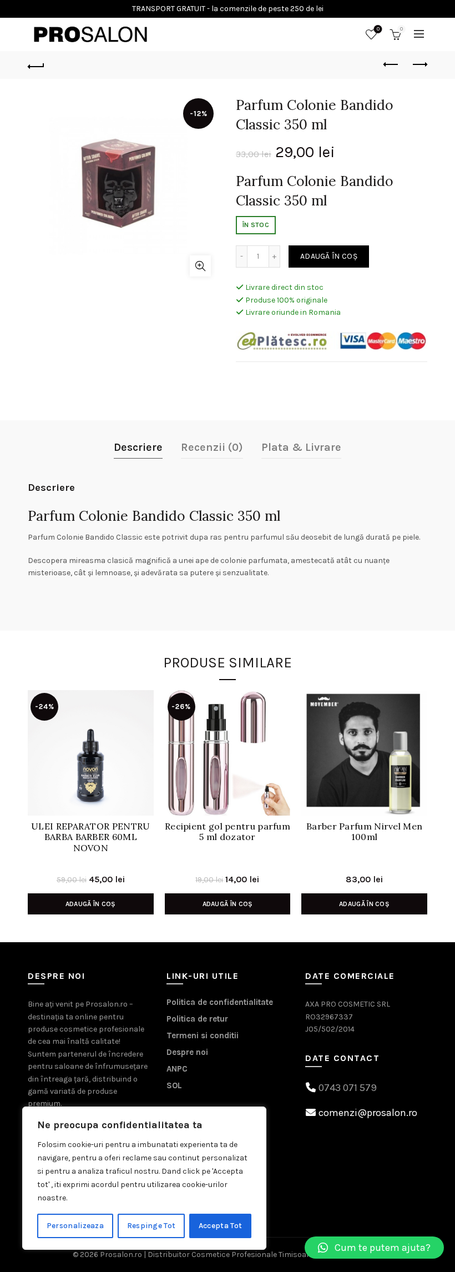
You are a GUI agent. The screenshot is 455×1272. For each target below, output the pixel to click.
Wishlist (378, 29)
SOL (174, 1085)
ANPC (177, 1069)
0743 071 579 (347, 1088)
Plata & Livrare (301, 447)
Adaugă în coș (328, 256)
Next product (419, 65)
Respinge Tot (151, 1225)
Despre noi (187, 1052)
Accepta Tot (220, 1225)
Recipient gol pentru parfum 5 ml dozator (227, 831)
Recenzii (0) (212, 447)
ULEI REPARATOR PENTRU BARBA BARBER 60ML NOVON (90, 837)
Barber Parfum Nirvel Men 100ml (364, 831)
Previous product (391, 65)
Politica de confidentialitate (219, 1002)
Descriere (138, 447)
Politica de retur (197, 1019)
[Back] (36, 65)
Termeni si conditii (202, 1035)
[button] (374, 1247)
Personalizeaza (75, 1225)
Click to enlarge (200, 265)
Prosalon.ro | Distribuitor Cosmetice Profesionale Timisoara (207, 1254)
